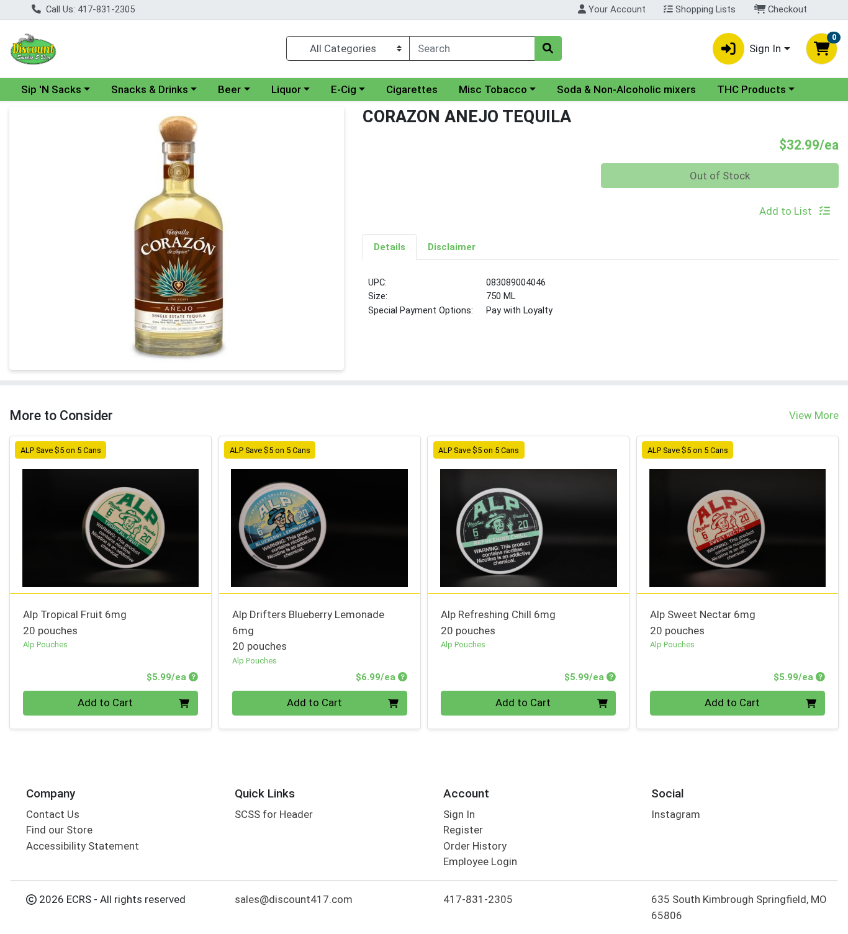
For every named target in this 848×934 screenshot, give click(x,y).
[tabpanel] (601, 301)
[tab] (390, 246)
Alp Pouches (45, 644)
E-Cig (343, 89)
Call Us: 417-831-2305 (89, 9)
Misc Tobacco (493, 89)
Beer (229, 89)
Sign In (459, 814)
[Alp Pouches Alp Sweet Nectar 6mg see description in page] (738, 514)
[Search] (548, 48)
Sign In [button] (765, 48)
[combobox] (472, 48)
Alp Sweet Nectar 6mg (703, 622)
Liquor (286, 89)
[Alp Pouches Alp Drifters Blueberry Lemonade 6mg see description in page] (319, 514)
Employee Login (480, 861)
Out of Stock (720, 175)
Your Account (616, 9)
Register (463, 830)
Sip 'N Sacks (51, 89)
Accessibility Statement (82, 846)
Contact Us (52, 814)
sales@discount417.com (294, 899)
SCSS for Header (274, 814)
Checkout (786, 9)
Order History (475, 846)
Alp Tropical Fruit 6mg (75, 622)
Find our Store (59, 830)
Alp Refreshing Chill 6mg (498, 622)
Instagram (675, 814)
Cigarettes (412, 89)
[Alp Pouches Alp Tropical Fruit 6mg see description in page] (111, 514)
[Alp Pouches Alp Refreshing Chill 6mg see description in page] (529, 514)
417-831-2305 (478, 899)
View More (814, 415)
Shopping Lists (704, 9)
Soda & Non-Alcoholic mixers (626, 89)
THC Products (751, 89)
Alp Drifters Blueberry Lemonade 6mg (308, 630)
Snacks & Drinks (149, 89)
